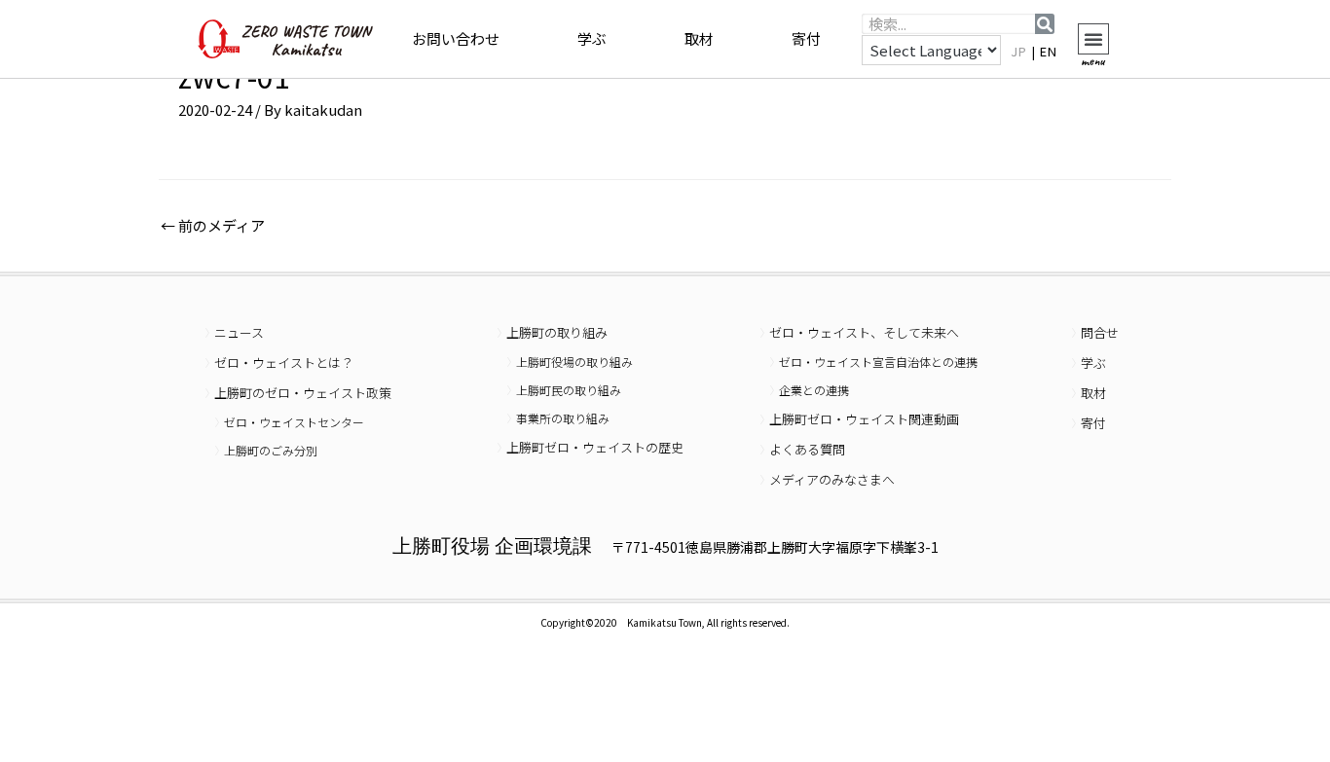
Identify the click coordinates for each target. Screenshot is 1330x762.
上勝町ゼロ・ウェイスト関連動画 (864, 419)
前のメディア (213, 225)
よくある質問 (807, 449)
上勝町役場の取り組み (574, 361)
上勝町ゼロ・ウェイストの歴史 (594, 447)
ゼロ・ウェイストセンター (294, 422)
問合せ (1100, 332)
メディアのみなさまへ (832, 479)
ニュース (239, 332)
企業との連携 (814, 389)
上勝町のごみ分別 (270, 450)
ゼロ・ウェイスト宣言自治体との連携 (878, 361)
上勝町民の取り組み (568, 389)
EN (1048, 51)
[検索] (1044, 24)
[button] (1093, 38)
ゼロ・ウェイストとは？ (283, 362)
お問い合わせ (455, 38)
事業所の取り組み (563, 418)
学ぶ (592, 38)
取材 (699, 38)
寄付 (806, 38)
